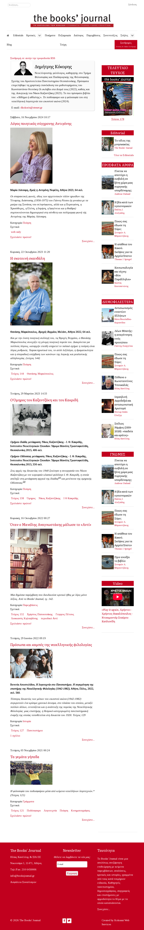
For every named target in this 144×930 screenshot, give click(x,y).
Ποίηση (27, 222)
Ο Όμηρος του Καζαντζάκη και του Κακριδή (44, 399)
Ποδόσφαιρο (34, 810)
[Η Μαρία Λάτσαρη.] (32, 156)
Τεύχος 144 (17, 373)
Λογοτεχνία (50, 810)
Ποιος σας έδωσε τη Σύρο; (120, 225)
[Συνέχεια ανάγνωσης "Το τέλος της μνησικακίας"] (108, 143)
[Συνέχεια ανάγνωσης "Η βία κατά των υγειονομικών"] (108, 207)
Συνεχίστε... (88, 241)
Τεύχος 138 (17, 498)
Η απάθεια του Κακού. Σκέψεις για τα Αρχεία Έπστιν (123, 250)
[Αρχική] (10, 35)
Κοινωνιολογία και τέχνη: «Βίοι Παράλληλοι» (123, 273)
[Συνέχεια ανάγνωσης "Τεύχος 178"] (118, 96)
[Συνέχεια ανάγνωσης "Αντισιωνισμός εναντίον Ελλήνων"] (108, 314)
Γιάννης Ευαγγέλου (123, 346)
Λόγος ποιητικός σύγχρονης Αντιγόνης (41, 123)
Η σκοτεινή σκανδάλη (27, 258)
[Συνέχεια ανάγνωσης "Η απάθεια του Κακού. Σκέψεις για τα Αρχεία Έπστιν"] (108, 251)
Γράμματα (28, 801)
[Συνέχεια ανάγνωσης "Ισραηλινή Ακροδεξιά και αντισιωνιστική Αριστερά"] (108, 405)
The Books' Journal (123, 148)
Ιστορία (27, 721)
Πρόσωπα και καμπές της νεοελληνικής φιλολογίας (51, 644)
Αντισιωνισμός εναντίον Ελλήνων (123, 311)
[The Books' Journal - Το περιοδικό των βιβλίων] (72, 19)
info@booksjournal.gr (22, 875)
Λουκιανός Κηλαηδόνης (24, 618)
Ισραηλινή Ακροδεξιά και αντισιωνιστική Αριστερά (123, 402)
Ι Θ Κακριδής (71, 498)
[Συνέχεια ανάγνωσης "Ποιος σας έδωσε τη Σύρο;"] (108, 228)
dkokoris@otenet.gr (31, 107)
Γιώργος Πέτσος (65, 614)
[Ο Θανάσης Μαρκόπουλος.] (32, 294)
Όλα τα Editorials (124, 155)
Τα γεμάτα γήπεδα (24, 756)
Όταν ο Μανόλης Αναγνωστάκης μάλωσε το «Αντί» (50, 524)
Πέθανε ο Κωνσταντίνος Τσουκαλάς (123, 381)
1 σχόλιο (15, 735)
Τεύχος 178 (117, 119)
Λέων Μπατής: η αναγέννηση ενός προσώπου (123, 336)
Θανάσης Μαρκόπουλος (40, 373)
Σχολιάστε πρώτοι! (20, 237)
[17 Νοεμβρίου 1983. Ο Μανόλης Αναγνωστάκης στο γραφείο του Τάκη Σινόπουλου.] (32, 559)
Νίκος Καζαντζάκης (50, 498)
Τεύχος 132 (17, 614)
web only (16, 231)
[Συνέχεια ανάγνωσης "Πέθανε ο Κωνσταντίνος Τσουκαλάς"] (108, 382)
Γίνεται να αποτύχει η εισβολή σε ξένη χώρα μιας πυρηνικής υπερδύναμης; (123, 180)
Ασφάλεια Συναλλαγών (23, 882)
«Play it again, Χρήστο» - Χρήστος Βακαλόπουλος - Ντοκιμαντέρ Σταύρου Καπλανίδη (117, 615)
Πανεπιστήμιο (35, 730)
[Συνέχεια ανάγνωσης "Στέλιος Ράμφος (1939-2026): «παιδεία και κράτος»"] (108, 430)
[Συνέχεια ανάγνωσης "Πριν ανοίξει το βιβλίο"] (108, 562)
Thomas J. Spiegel (123, 259)
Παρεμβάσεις (30, 605)
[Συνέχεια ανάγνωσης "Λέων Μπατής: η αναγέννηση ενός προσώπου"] (108, 338)
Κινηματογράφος (80, 810)
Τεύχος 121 (17, 810)
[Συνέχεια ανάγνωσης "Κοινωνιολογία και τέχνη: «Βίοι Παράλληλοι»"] (108, 276)
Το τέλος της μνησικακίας (122, 142)
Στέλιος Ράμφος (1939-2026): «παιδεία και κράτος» (123, 429)
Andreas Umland (122, 194)
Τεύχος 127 (17, 730)
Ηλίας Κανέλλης (122, 388)
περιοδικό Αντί (49, 618)
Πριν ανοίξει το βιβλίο (122, 559)
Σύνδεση (132, 4)
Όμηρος (31, 498)
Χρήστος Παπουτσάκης (40, 614)
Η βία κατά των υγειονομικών (123, 204)
